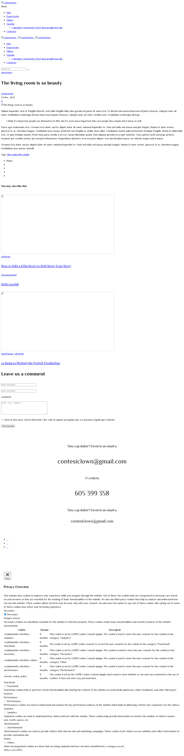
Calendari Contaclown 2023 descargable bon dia (37, 28)
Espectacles (12, 17)
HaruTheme (7, 354)
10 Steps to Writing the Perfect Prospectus (30, 363)
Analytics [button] (8, 709)
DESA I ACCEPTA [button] (13, 750)
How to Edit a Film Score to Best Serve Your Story (36, 266)
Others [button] (7, 739)
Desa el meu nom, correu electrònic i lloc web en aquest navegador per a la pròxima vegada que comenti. (59, 420)
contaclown (7, 94)
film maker (12, 155)
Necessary (12, 615)
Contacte (11, 32)
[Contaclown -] (9, 3)
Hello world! (10, 284)
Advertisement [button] (11, 724)
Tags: (4, 155)
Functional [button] (9, 683)
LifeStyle (5, 257)
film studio (23, 155)
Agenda (10, 24)
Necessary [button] (9, 611)
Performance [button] (11, 698)
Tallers (9, 20)
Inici (8, 13)
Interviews (6, 73)
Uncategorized (8, 275)
